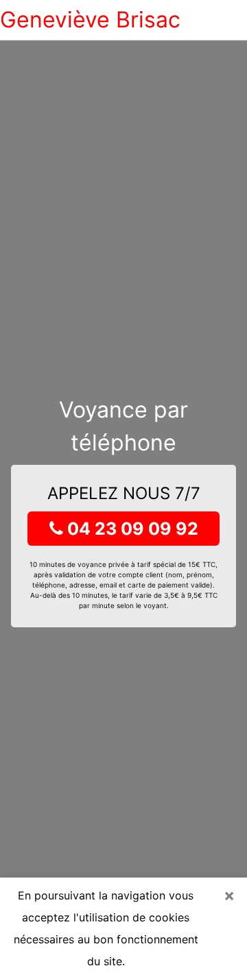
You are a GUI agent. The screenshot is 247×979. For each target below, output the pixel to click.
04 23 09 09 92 (130, 528)
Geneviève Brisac (90, 19)
